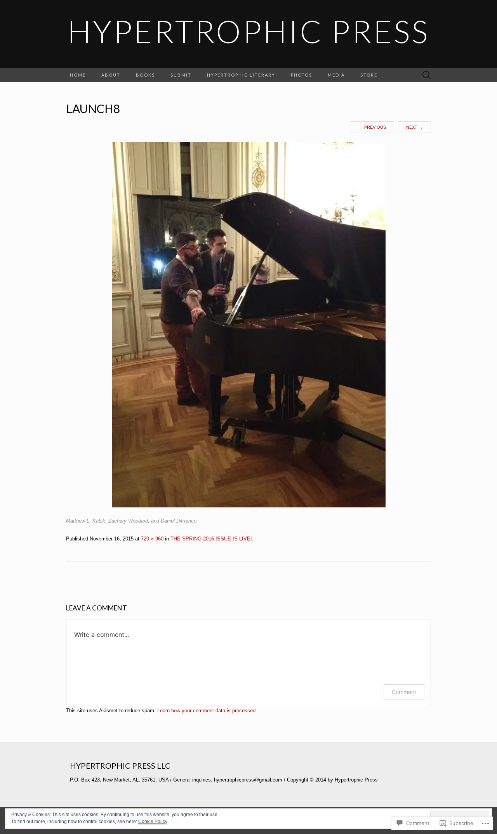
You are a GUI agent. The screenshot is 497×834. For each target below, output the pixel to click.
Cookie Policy (152, 821)
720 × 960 (152, 539)
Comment (404, 692)
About (110, 74)
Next (414, 127)
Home (78, 74)
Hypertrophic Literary (241, 74)
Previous (372, 127)
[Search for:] (427, 75)
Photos (301, 74)
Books (145, 74)
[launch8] (249, 324)
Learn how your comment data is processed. (207, 710)
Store (368, 74)
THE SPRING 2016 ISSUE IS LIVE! (211, 539)
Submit (180, 74)
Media (336, 74)
